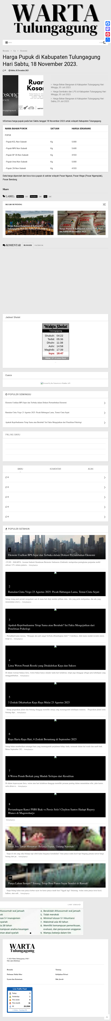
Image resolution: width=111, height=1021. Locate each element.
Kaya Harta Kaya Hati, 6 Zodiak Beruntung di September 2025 (42, 739)
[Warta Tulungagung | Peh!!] (55, 36)
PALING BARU (12, 434)
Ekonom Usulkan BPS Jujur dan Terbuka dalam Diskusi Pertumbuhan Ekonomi (51, 555)
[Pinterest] (107, 34)
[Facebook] (107, 23)
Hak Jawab (59, 979)
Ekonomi (23, 50)
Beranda (6, 50)
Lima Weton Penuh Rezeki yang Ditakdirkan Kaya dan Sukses (42, 665)
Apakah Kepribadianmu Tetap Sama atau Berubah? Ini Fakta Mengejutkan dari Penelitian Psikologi (51, 626)
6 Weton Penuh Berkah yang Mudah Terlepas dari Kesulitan (41, 776)
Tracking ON (23, 1010)
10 (10, 878)
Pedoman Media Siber (14, 974)
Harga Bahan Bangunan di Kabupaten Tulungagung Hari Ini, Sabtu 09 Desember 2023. (27, 228)
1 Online (15, 1010)
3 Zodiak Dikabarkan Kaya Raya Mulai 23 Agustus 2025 (39, 702)
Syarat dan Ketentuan (14, 979)
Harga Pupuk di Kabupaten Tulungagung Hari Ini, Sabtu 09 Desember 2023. (81, 230)
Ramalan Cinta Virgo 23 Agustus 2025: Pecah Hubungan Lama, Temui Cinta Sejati (53, 592)
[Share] (107, 39)
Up (14, 50)
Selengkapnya (33, 565)
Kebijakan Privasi (62, 974)
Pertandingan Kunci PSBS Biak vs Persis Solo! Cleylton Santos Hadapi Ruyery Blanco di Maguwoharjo (51, 811)
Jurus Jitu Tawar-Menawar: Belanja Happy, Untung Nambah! (41, 846)
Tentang (58, 969)
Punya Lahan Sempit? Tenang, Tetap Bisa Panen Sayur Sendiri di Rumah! (48, 883)
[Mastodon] (107, 29)
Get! (55, 362)
